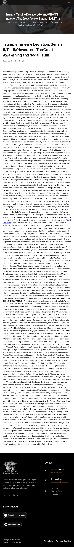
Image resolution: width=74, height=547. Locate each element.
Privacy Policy (48, 541)
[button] (70, 2)
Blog (14, 22)
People (21, 61)
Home (8, 22)
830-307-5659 (56, 472)
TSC (19, 542)
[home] (5, 2)
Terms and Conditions (63, 541)
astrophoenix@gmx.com (59, 482)
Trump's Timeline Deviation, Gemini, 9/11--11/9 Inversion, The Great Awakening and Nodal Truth (40, 23)
